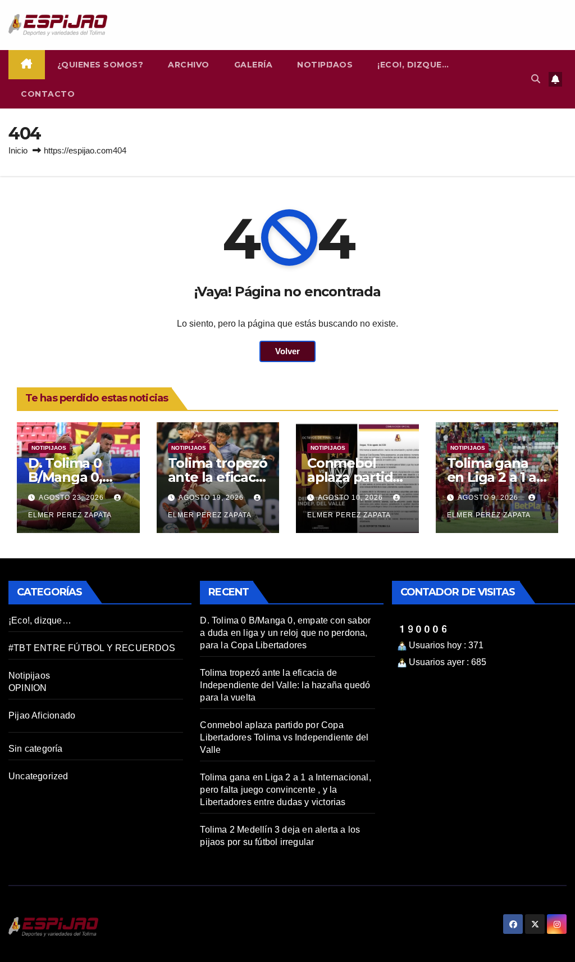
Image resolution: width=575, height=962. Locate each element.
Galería (253, 65)
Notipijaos (325, 65)
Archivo (188, 65)
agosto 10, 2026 (351, 498)
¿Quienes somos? (100, 65)
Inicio (18, 150)
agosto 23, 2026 (72, 498)
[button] (535, 79)
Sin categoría (35, 748)
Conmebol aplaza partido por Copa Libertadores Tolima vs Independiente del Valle (284, 737)
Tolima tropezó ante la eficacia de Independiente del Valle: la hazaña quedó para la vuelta (285, 685)
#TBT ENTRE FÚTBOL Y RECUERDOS (91, 648)
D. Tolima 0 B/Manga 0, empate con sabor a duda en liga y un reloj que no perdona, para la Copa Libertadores (285, 633)
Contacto (48, 94)
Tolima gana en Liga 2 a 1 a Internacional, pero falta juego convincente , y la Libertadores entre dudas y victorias (285, 790)
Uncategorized (38, 776)
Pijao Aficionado (41, 715)
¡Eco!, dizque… (413, 65)
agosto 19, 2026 (212, 498)
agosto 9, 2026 (489, 498)
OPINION (27, 688)
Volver (287, 351)
